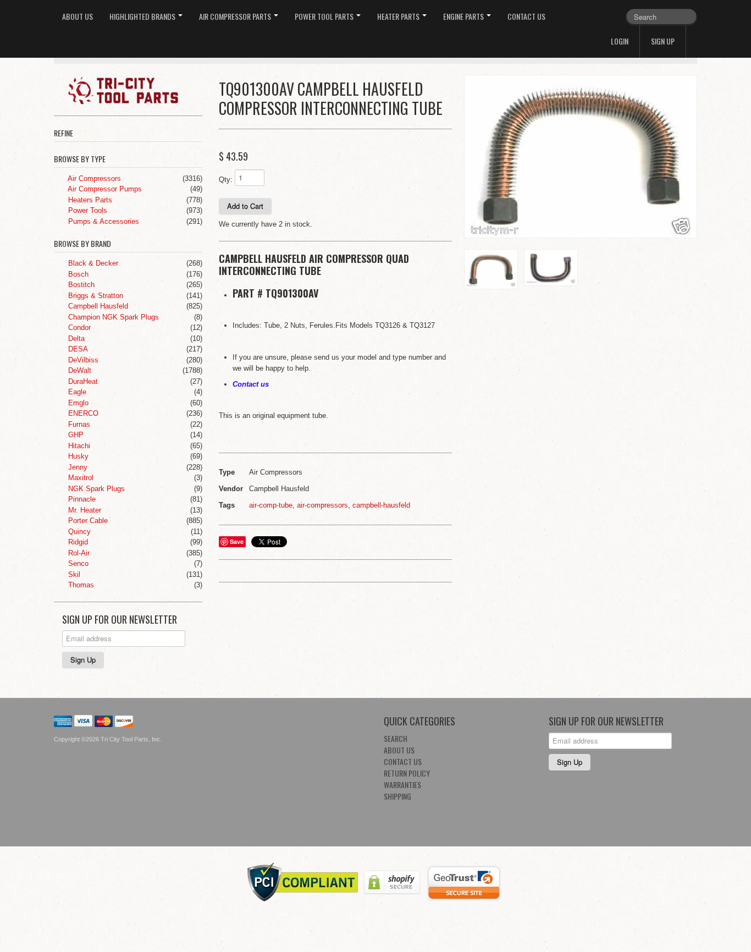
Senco (77, 563)
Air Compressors (93, 178)
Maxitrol (79, 478)
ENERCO (82, 413)
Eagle (76, 392)
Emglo (77, 403)
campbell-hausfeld (381, 505)
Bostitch (80, 284)
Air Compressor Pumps (104, 189)
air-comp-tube (270, 505)
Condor (78, 327)
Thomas (80, 585)
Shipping (397, 796)
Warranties (402, 784)
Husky (77, 456)
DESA (77, 349)
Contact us (251, 384)
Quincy (78, 531)
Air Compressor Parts (236, 16)
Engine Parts (464, 16)
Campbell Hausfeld (97, 306)
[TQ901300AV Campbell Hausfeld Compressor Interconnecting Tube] (580, 156)
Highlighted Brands (143, 16)
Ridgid (77, 542)
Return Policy (407, 773)
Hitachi (78, 446)
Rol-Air (78, 553)
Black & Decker (92, 263)
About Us (77, 16)
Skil (73, 574)
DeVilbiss (82, 360)
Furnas (78, 424)
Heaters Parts (89, 200)
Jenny (76, 467)
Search (395, 738)
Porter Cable (87, 520)
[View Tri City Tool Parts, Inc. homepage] (132, 89)
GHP (75, 435)
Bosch (77, 274)
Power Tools (86, 210)
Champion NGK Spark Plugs (112, 317)
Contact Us (526, 16)
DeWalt (78, 370)
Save (237, 541)
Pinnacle (81, 499)
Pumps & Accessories (102, 221)
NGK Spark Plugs (95, 489)
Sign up (663, 41)
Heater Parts (399, 16)
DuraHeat (82, 381)
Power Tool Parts (325, 16)
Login (619, 41)
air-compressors (322, 505)
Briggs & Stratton (94, 295)
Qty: (226, 179)
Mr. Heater (83, 510)
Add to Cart (245, 206)
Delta (75, 338)
